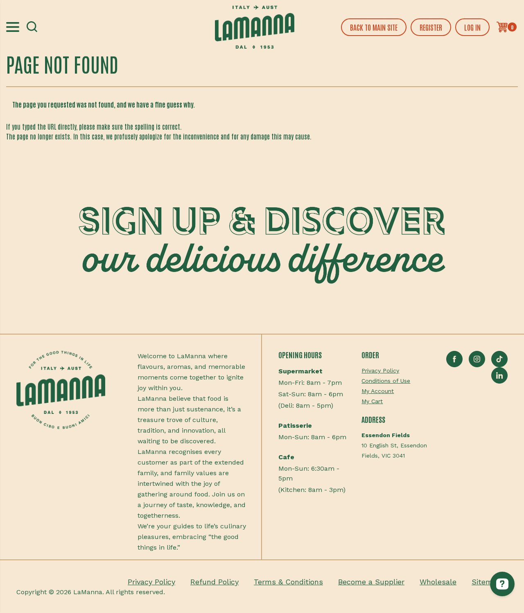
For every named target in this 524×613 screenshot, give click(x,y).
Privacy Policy (380, 370)
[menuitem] (394, 370)
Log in (472, 27)
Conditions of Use (385, 380)
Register (431, 27)
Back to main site (374, 27)
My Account (377, 391)
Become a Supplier (371, 581)
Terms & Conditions (288, 581)
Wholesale (438, 581)
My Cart (372, 401)
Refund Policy (214, 581)
